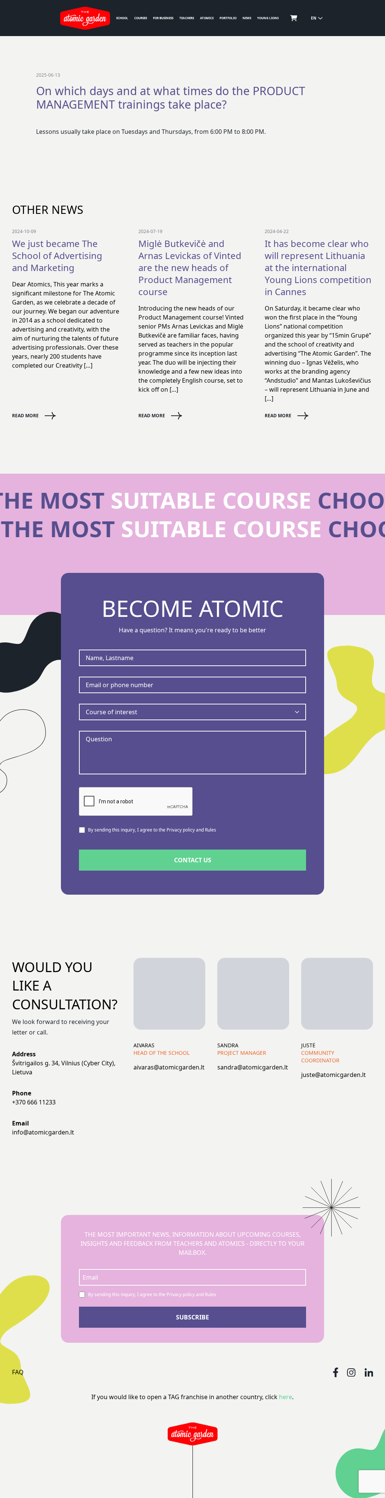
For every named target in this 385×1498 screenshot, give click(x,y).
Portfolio (228, 18)
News (247, 18)
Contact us (192, 860)
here (285, 1397)
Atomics (207, 18)
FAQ (18, 1372)
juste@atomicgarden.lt (333, 1075)
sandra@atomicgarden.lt (252, 1067)
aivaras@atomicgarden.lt (169, 1067)
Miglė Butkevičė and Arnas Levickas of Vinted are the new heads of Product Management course (189, 268)
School (122, 18)
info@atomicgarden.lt (43, 1132)
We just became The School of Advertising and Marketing (57, 256)
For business (163, 18)
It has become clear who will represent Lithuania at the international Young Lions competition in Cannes (318, 268)
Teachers (186, 18)
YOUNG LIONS (268, 18)
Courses (140, 18)
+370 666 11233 (34, 1102)
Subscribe (192, 1317)
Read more (25, 416)
